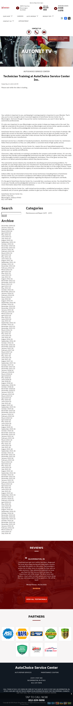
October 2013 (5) (7, 290)
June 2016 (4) (6, 336)
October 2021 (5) (7, 453)
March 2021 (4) (6, 440)
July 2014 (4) (6, 299)
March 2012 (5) (6, 270)
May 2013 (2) (6, 288)
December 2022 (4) (8, 478)
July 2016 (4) (6, 337)
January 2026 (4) (7, 526)
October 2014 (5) (7, 304)
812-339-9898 (46, 8)
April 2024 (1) (6, 502)
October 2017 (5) (7, 365)
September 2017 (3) (8, 363)
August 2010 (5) (7, 240)
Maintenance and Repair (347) (36, 213)
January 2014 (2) (7, 293)
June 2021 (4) (6, 445)
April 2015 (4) (6, 315)
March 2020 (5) (6, 418)
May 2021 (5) (6, 444)
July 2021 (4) (6, 447)
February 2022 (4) (7, 460)
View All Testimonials (36, 599)
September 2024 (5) (8, 511)
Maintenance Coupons (50, 672)
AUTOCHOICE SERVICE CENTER (37, 71)
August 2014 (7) (7, 301)
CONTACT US (7, 21)
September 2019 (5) (8, 407)
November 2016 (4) (8, 345)
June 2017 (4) (6, 357)
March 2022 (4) (6, 462)
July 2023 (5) (6, 491)
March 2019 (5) (6, 396)
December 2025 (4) (8, 524)
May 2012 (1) (6, 273)
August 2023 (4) (7, 493)
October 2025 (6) (7, 521)
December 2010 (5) (8, 248)
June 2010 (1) (6, 237)
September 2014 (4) (8, 303)
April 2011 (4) (6, 255)
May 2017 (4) (6, 356)
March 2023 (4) (6, 484)
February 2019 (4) (7, 394)
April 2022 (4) (6, 464)
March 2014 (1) (6, 297)
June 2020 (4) (6, 423)
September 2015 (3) (8, 323)
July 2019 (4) (6, 403)
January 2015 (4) (7, 310)
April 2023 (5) (6, 486)
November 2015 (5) (8, 326)
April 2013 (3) (6, 286)
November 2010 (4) (8, 246)
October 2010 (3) (7, 244)
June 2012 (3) (6, 275)
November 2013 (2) (8, 292)
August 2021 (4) (7, 449)
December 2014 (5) (8, 308)
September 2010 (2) (8, 242)
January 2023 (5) (7, 480)
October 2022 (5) (7, 475)
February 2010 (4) (7, 229)
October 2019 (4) (7, 409)
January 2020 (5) (7, 414)
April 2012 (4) (6, 271)
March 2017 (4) (6, 352)
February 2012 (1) (7, 268)
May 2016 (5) (6, 334)
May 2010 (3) (6, 235)
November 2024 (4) (8, 515)
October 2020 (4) (7, 431)
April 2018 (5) (6, 376)
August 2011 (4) (7, 260)
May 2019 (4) (6, 400)
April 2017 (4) (6, 354)
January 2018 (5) (7, 370)
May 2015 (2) (6, 317)
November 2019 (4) (8, 411)
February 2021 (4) (7, 438)
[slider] (53, 39)
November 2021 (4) (8, 455)
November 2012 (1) (8, 281)
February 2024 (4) (7, 500)
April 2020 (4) (6, 420)
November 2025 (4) (8, 522)
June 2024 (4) (6, 506)
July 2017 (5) (6, 359)
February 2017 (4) (7, 350)
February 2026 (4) (7, 528)
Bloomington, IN (36, 559)
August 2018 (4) (7, 383)
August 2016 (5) (7, 339)
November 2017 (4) (8, 367)
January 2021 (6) (7, 436)
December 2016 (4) (8, 347)
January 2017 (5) (7, 348)
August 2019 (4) (7, 405)
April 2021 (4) (6, 442)
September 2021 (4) (8, 451)
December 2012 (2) (8, 282)
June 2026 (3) (6, 531)
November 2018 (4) (8, 389)
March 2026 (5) (6, 530)
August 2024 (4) (7, 509)
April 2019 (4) (6, 398)
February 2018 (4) (7, 372)
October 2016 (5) (7, 343)
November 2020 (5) (8, 433)
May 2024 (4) (6, 504)
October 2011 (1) (7, 264)
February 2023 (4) (7, 482)
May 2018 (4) (6, 378)
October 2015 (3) (7, 324)
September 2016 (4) (8, 341)
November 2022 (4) (8, 477)
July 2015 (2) (6, 321)
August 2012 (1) (7, 279)
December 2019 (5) (8, 412)
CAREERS (20, 16)
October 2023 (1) (7, 497)
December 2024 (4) (8, 517)
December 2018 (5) (8, 390)
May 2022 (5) (6, 466)
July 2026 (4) (6, 533)
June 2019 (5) (6, 401)
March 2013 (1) (6, 284)
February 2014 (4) (7, 295)
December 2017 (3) (8, 368)
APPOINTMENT (24, 21)
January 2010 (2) (7, 227)
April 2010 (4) (6, 233)
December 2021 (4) (8, 456)
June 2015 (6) (6, 319)
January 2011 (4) (7, 249)
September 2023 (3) (8, 495)
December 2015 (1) (8, 328)
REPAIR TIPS (47, 16)
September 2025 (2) (8, 519)
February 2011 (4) (7, 251)
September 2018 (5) (8, 385)
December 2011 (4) (8, 266)
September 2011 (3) (8, 262)
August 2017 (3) (7, 361)
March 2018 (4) (6, 374)
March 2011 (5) (6, 253)
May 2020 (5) (6, 422)
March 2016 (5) (6, 330)
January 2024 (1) (7, 498)
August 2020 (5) (7, 427)
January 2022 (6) (7, 458)
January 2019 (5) (7, 392)
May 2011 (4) (6, 257)
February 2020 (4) (7, 416)
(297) (50, 213)
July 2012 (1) (6, 277)
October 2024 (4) (7, 513)
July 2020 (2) (6, 425)
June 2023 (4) (6, 489)
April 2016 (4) (6, 332)
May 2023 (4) (6, 487)
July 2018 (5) (6, 381)
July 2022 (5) (6, 469)
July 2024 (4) (6, 508)
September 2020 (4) (8, 429)
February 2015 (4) (7, 312)
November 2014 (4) (8, 306)
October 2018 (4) (7, 387)
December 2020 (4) (8, 434)
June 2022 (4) (6, 467)
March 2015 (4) (6, 313)
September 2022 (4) (8, 473)
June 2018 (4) (6, 379)
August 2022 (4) (7, 471)
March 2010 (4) (6, 231)
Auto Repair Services (23, 672)
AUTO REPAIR (31, 16)
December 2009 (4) (8, 226)
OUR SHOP (6, 16)
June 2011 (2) (6, 259)
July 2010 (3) (6, 238)
